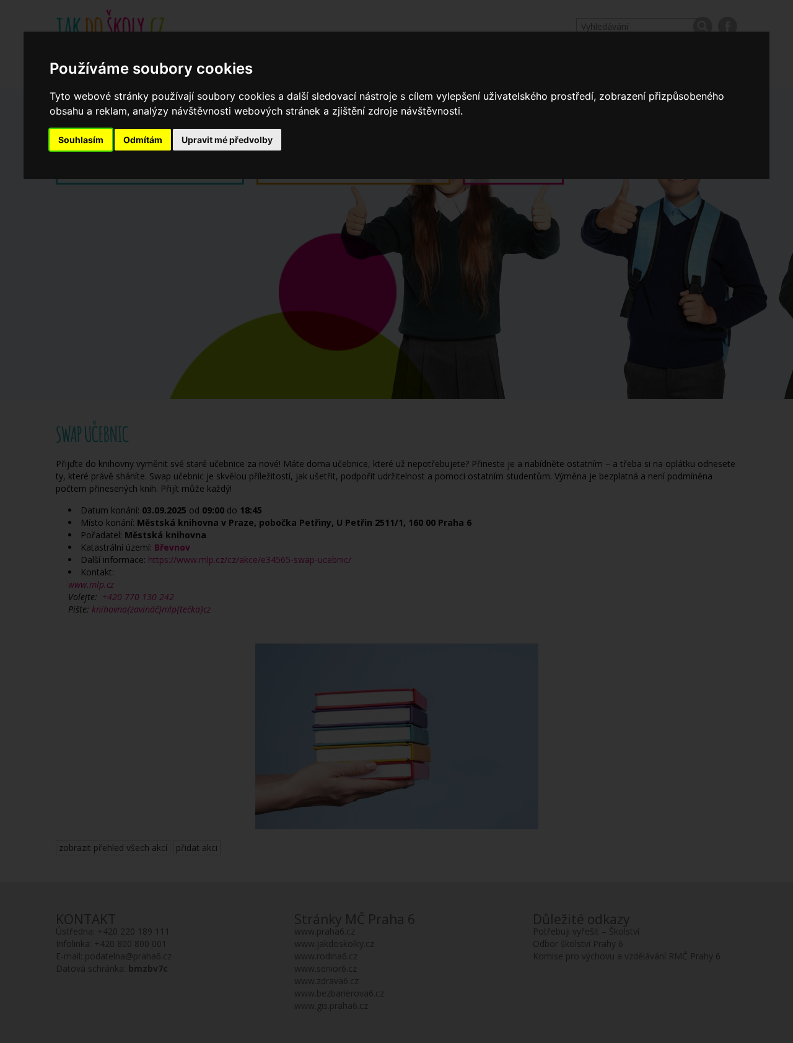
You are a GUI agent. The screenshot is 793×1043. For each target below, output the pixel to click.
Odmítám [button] (142, 139)
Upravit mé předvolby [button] (227, 139)
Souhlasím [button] (80, 139)
